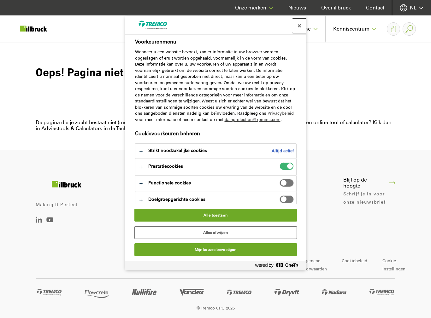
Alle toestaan (215, 215)
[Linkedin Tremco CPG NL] (39, 221)
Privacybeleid (281, 113)
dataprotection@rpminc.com (252, 119)
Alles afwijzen (215, 232)
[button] (355, 29)
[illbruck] (38, 29)
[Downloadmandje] (393, 29)
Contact (375, 8)
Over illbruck (336, 8)
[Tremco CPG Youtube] (50, 224)
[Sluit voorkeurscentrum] (299, 26)
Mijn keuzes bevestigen (216, 249)
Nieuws (297, 8)
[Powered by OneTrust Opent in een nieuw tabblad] (279, 266)
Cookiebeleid (354, 260)
